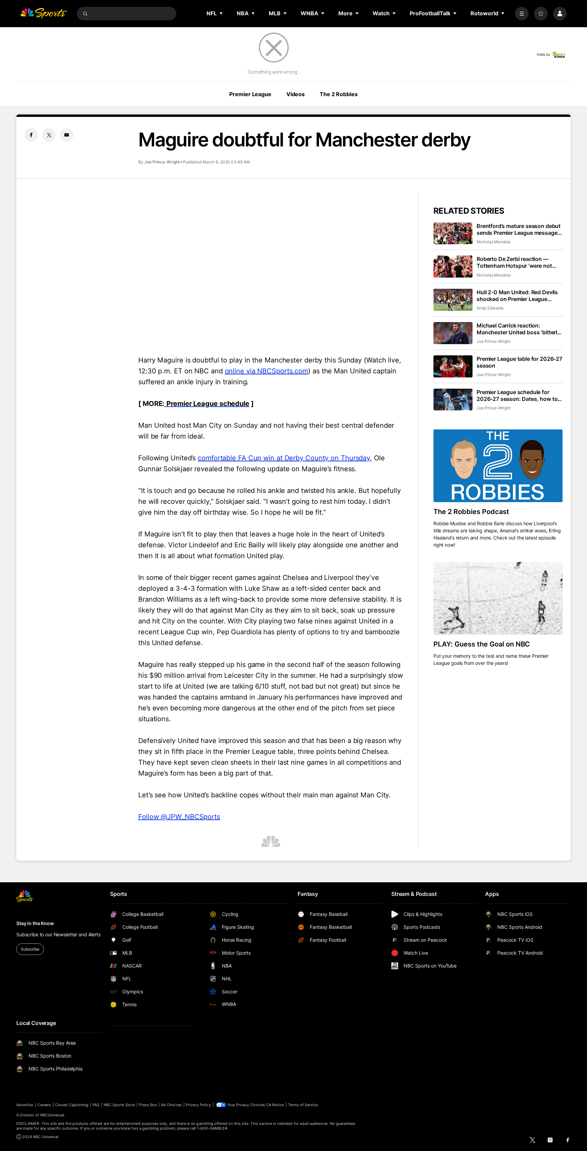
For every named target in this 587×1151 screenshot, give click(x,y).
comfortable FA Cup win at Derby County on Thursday (284, 458)
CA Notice (275, 1104)
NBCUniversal (52, 1115)
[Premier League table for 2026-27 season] (453, 366)
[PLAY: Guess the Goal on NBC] (498, 598)
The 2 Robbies (338, 94)
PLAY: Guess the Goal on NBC (481, 644)
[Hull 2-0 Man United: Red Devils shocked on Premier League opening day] (453, 300)
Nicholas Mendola (494, 241)
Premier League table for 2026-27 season (519, 362)
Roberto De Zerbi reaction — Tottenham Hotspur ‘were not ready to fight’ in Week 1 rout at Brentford (516, 262)
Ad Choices (171, 1104)
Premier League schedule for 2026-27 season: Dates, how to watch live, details (517, 395)
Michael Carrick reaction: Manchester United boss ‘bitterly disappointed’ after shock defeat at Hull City (518, 329)
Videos (295, 94)
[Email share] (66, 135)
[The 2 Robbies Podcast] (498, 465)
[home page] (43, 13)
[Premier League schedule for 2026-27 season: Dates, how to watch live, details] (453, 400)
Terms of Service (303, 1104)
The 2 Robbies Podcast (471, 512)
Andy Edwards (490, 308)
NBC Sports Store (119, 1104)
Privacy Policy (198, 1104)
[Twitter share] (49, 135)
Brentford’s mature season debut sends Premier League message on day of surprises (519, 229)
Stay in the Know (35, 923)
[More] (522, 13)
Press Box (148, 1104)
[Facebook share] (31, 135)
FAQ (95, 1104)
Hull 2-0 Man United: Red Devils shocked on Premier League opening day (517, 295)
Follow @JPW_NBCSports (179, 817)
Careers (44, 1104)
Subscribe (30, 949)
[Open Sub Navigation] (221, 13)
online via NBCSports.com (266, 371)
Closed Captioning (71, 1104)
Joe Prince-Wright (162, 161)
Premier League (250, 94)
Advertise (24, 1104)
